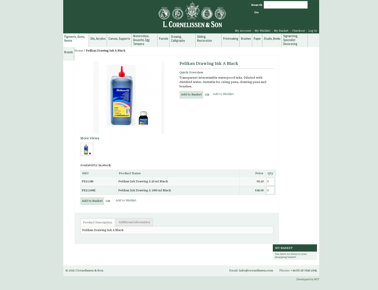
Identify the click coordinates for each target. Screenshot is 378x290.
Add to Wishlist (223, 94)
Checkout (298, 30)
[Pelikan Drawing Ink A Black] (128, 97)
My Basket (281, 30)
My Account (243, 30)
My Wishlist (263, 30)
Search (256, 5)
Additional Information (134, 222)
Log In (312, 30)
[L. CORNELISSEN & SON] (145, 17)
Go (256, 12)
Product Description (97, 222)
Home (79, 50)
